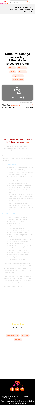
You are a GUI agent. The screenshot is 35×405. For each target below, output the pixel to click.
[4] (20, 324)
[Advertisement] (17, 32)
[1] (12, 324)
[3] (17, 324)
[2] (15, 324)
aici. (27, 142)
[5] (23, 324)
